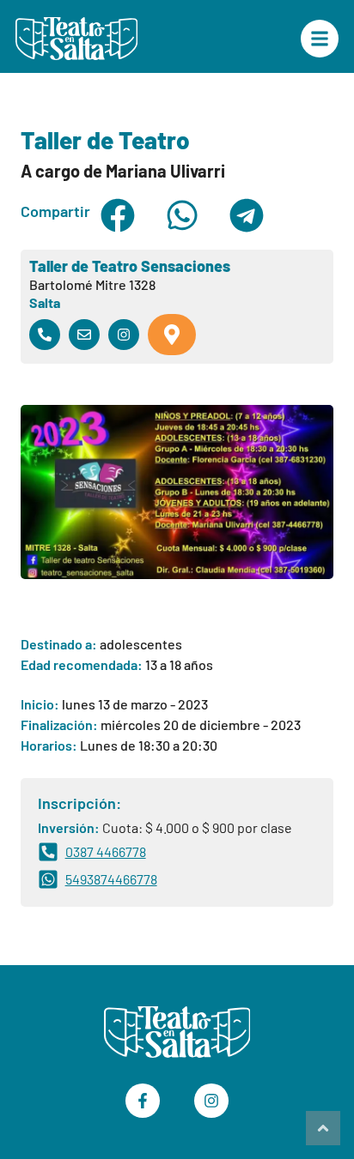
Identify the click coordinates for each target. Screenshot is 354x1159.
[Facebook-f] (142, 1101)
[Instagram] (211, 1101)
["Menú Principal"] (320, 38)
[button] (118, 215)
